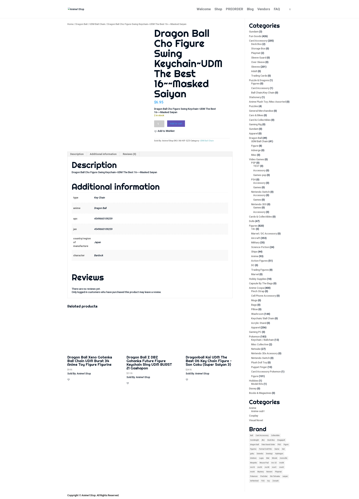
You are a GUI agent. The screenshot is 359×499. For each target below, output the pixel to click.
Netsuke (256, 348)
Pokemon (254, 336)
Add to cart (176, 123)
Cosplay (253, 415)
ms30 (259, 467)
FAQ (277, 9)
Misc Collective (259, 344)
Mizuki (274, 458)
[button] (164, 131)
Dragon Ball (81, 24)
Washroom (257, 313)
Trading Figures (260, 269)
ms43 (281, 467)
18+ (253, 228)
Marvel (255, 274)
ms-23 (274, 463)
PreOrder (263, 476)
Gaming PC (255, 331)
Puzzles (253, 106)
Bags (254, 304)
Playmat (255, 53)
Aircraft (255, 238)
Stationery (255, 97)
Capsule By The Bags (261, 283)
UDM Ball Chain (97, 24)
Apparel (253, 133)
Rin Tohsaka (275, 476)
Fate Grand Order (268, 445)
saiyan (285, 476)
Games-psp (259, 175)
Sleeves (255, 66)
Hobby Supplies (257, 278)
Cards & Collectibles (260, 216)
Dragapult (281, 440)
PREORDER (234, 9)
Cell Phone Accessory (263, 295)
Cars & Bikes (256, 115)
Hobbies (253, 380)
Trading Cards (259, 75)
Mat (267, 458)
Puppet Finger (259, 367)
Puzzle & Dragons (259, 80)
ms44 (252, 472)
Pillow (254, 309)
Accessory (259, 170)
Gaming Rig (255, 124)
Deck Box (256, 44)
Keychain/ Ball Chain (262, 318)
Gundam (253, 31)
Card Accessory (258, 40)
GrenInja (269, 454)
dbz (263, 440)
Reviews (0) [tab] (129, 154)
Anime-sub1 (258, 411)
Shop (218, 9)
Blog (250, 9)
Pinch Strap (257, 291)
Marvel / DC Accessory (264, 233)
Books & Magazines (260, 393)
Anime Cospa (256, 287)
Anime (254, 256)
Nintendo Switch (260, 191)
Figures (255, 83)
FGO (279, 445)
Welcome (204, 9)
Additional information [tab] (103, 154)
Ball (251, 435)
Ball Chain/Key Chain (262, 92)
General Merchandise (261, 110)
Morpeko (253, 463)
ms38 (267, 467)
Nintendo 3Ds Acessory (264, 353)
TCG (262, 481)
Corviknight (254, 440)
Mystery (260, 472)
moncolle (283, 458)
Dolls (252, 221)
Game (277, 449)
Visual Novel (256, 420)
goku (252, 454)
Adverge (256, 150)
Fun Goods (255, 36)
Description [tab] (77, 154)
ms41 (274, 467)
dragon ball (254, 445)
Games (257, 187)
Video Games (256, 159)
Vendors (263, 9)
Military (255, 242)
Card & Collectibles (260, 119)
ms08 (281, 463)
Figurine (253, 449)
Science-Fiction (260, 247)
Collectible (275, 435)
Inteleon (253, 458)
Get (283, 449)
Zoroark (275, 481)
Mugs (254, 300)
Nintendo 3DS (259, 204)
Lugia (261, 458)
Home (70, 24)
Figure (254, 145)
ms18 (252, 467)
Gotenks (260, 454)
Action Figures (259, 260)
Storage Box (258, 48)
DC (252, 265)
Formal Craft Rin (265, 449)
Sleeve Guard (258, 57)
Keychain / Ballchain (262, 339)
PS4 (253, 179)
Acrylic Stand (258, 323)
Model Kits (257, 383)
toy (268, 481)
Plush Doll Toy (259, 362)
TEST (256, 165)
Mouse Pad (264, 463)
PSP (253, 162)
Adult (254, 71)
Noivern (269, 472)
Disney (252, 388)
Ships (254, 251)
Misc (253, 154)
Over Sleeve (258, 62)
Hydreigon (279, 454)
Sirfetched (254, 481)
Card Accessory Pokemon (266, 371)
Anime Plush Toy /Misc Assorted (267, 101)
